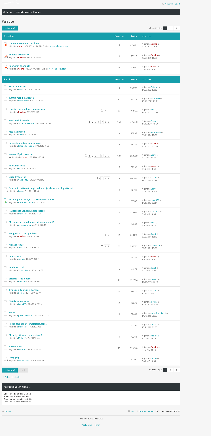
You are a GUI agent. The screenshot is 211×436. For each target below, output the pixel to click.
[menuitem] (145, 411)
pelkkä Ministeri (25, 315)
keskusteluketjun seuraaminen (25, 143)
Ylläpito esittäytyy (19, 54)
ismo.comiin (15, 256)
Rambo (21, 57)
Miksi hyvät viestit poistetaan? (25, 335)
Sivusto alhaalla (17, 86)
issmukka (155, 245)
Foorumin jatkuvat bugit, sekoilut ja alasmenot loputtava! (41, 188)
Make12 (22, 213)
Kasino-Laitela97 (26, 202)
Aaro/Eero (156, 132)
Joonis (154, 358)
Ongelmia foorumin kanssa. (24, 289)
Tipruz (21, 247)
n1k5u (21, 292)
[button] (176, 28)
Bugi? (12, 312)
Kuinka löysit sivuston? (21, 154)
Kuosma (22, 281)
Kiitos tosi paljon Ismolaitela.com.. (28, 323)
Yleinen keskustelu (59, 46)
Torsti (153, 234)
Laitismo (22, 349)
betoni (154, 301)
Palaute (8, 21)
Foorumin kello (17, 165)
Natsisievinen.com (19, 301)
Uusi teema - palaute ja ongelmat (27, 109)
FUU (20, 168)
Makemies (23, 100)
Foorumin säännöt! (19, 65)
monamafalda (25, 225)
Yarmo (21, 46)
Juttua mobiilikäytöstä (21, 97)
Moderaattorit (17, 267)
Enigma (154, 87)
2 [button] (170, 28)
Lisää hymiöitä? (17, 176)
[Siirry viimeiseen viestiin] (159, 43)
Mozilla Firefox (17, 131)
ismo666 (155, 200)
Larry (20, 89)
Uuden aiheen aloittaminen (24, 43)
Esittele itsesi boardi (20, 278)
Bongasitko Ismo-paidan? (23, 233)
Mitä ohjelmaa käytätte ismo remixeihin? (31, 199)
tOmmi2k (155, 211)
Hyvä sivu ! (14, 357)
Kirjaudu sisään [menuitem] (172, 3)
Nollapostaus (16, 244)
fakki (20, 134)
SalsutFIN (155, 98)
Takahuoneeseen (26, 123)
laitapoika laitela (26, 145)
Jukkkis (154, 279)
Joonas (154, 324)
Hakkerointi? (16, 346)
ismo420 (22, 304)
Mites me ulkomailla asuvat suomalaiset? (31, 222)
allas (153, 109)
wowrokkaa (23, 360)
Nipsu (153, 121)
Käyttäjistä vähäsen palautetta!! (27, 210)
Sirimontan (23, 270)
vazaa (154, 177)
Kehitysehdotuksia (19, 120)
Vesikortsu (23, 179)
